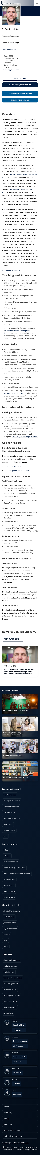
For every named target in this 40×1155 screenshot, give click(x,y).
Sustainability (7, 1012)
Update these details (20, 100)
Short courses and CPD (11, 818)
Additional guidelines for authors (17, 470)
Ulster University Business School (15, 777)
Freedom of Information (12, 1130)
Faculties (6, 934)
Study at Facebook (20, 1041)
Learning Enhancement (11, 995)
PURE (5, 836)
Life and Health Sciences (12, 755)
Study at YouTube (19, 1057)
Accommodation (8, 879)
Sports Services (8, 884)
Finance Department (10, 983)
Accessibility (7, 1112)
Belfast (5, 849)
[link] (20, 661)
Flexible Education (9, 989)
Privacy (6, 1107)
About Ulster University (11, 911)
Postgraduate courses (10, 806)
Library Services (8, 890)
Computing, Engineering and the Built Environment (13, 734)
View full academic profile (20, 93)
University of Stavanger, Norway (25, 436)
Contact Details (8, 917)
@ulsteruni (16, 1094)
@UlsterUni (16, 1029)
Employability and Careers (12, 977)
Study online (7, 823)
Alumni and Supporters (11, 959)
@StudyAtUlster (19, 1025)
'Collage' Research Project (14, 393)
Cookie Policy (8, 1124)
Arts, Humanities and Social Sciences (16, 710)
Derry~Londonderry (10, 861)
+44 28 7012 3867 (20, 78)
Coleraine (6, 855)
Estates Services (8, 896)
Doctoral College (8, 829)
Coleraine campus (9, 49)
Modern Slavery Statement (12, 1136)
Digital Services (8, 971)
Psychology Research (10, 70)
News (4, 940)
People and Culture (9, 1001)
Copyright (6, 1118)
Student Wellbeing (9, 1006)
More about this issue (12, 467)
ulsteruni (16, 1084)
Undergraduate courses (11, 800)
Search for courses (10, 795)
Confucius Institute (9, 965)
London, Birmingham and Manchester (16, 873)
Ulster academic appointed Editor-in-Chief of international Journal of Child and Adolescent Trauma (19, 672)
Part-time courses (9, 812)
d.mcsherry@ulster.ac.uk (20, 85)
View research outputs (11, 270)
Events (5, 945)
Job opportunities (9, 923)
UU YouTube (17, 1062)
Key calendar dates (10, 929)
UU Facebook (18, 1046)
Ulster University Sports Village (14, 868)
